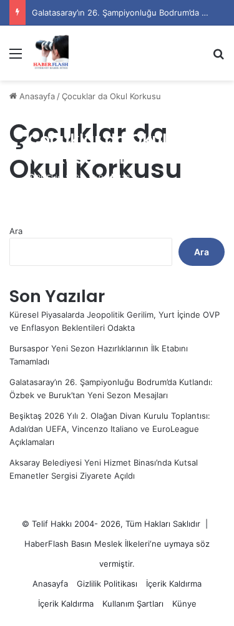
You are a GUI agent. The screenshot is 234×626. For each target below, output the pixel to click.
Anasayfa (36, 96)
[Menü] (15, 58)
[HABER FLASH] (50, 53)
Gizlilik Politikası (107, 584)
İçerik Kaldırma (174, 584)
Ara (15, 231)
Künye (184, 604)
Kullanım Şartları (132, 604)
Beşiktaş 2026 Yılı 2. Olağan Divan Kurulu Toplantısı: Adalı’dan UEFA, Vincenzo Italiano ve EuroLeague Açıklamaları (109, 429)
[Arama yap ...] (218, 58)
